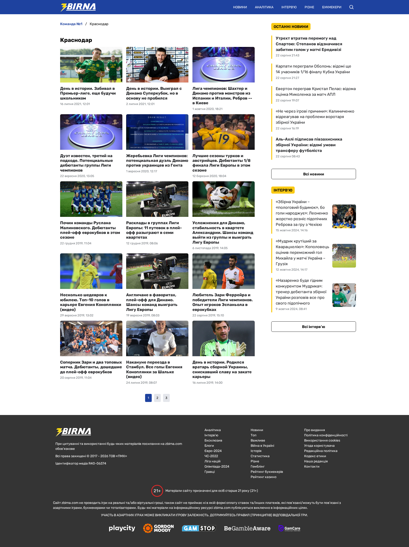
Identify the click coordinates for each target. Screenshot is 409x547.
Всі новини (313, 174)
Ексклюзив (213, 440)
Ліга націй (212, 461)
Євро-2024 (213, 451)
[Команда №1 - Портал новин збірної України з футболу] (75, 7)
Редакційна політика (321, 451)
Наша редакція (316, 461)
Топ (253, 435)
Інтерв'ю (289, 7)
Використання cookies (322, 440)
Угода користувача (319, 446)
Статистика (260, 456)
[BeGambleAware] (247, 529)
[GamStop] (199, 528)
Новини (240, 7)
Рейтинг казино (263, 477)
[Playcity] (122, 528)
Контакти (312, 467)
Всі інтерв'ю (313, 326)
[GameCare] (289, 528)
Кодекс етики (315, 456)
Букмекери (331, 7)
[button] (351, 7)
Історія (256, 451)
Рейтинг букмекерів (267, 472)
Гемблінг (258, 467)
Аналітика (264, 7)
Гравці (209, 472)
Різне (309, 7)
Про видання (314, 430)
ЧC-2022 (211, 456)
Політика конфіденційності (325, 435)
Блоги (209, 446)
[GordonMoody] (158, 529)
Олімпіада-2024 (216, 467)
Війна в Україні (262, 446)
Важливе (258, 440)
